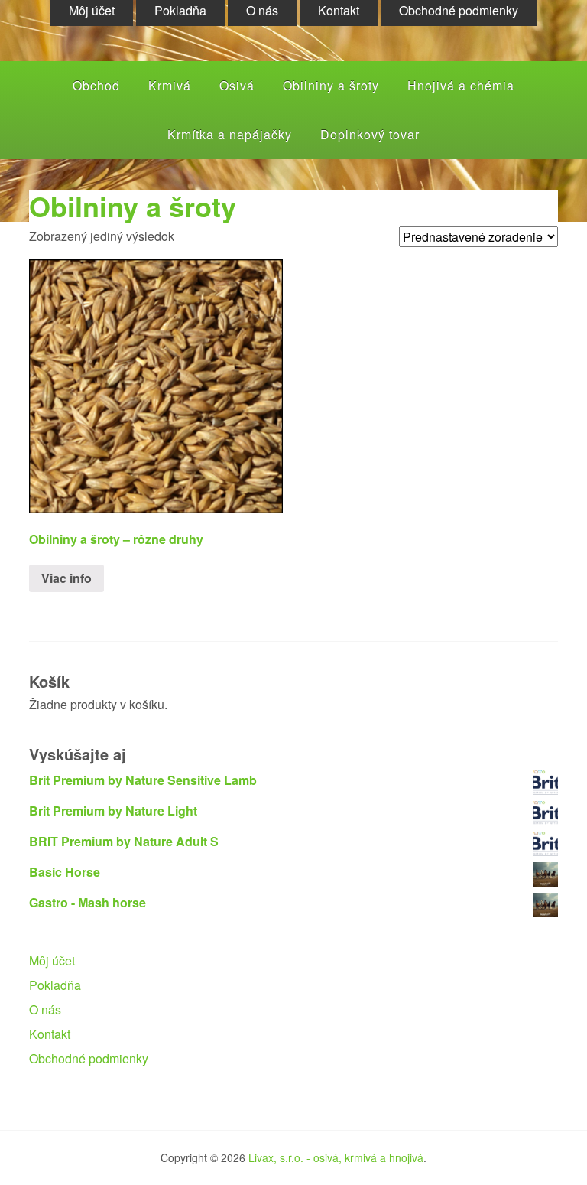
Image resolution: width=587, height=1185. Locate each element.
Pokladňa (55, 985)
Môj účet (52, 960)
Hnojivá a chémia (460, 85)
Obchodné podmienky (88, 1058)
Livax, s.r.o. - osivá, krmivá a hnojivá (335, 1157)
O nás (45, 1009)
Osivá (237, 85)
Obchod (96, 85)
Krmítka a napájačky (229, 134)
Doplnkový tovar (370, 134)
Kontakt (49, 1034)
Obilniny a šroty (331, 85)
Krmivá (169, 85)
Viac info (66, 578)
